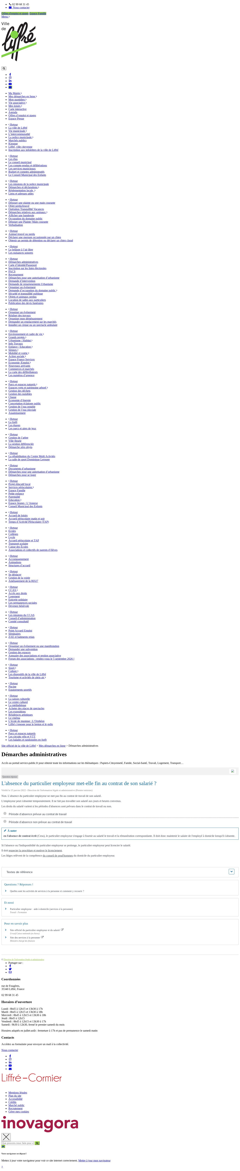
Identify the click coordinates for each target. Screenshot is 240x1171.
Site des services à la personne (25, 937)
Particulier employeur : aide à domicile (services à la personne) (41, 909)
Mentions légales (17, 1092)
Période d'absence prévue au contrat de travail (37, 814)
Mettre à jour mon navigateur (94, 1160)
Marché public (16, 1105)
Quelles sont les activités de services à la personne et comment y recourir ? (47, 891)
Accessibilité (15, 1098)
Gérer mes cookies (18, 1111)
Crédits (12, 1102)
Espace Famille (37, 13)
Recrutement (15, 1108)
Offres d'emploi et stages (15, 13)
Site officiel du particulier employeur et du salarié (35, 930)
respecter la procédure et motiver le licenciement (35, 850)
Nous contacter (9, 1050)
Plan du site (14, 1095)
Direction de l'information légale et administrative (24, 959)
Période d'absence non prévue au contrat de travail (39, 822)
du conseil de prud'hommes (58, 855)
